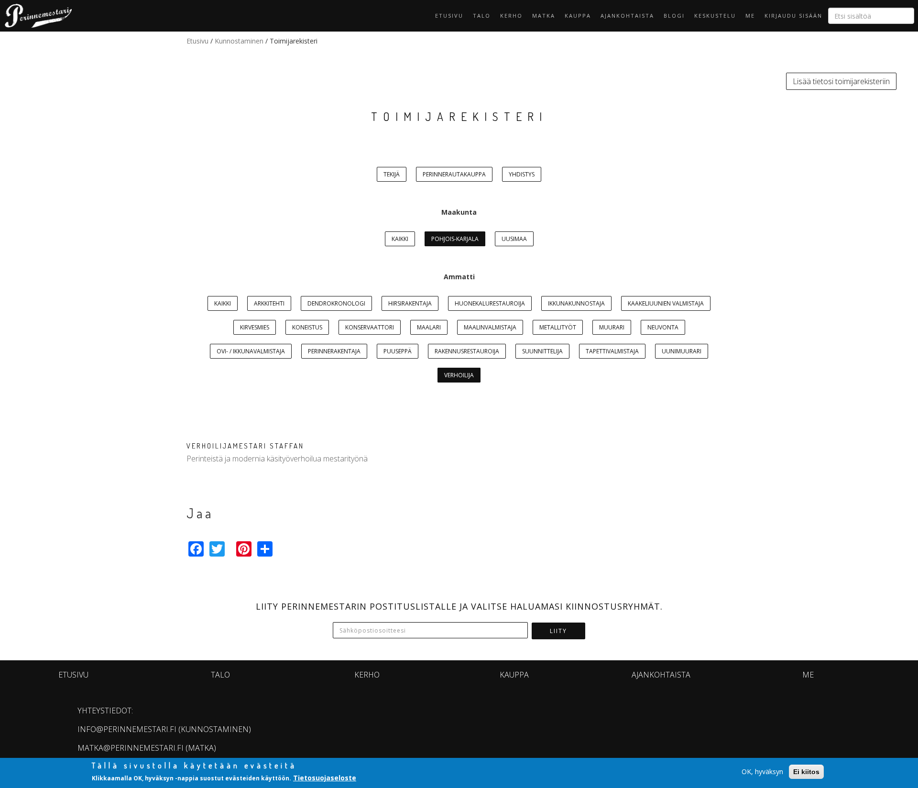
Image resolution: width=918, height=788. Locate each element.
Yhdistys (522, 174)
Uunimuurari (681, 351)
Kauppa (578, 15)
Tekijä (391, 174)
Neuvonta (662, 327)
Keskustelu (715, 15)
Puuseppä (397, 351)
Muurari (611, 327)
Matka (543, 15)
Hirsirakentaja (410, 303)
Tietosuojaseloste (324, 777)
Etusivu (449, 15)
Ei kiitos (806, 772)
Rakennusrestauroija (467, 351)
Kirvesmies (254, 327)
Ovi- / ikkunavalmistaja (251, 351)
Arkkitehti (269, 303)
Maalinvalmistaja (490, 327)
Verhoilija (459, 375)
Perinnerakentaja (334, 351)
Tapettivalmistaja (612, 351)
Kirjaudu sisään (793, 15)
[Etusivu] (36, 16)
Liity (558, 631)
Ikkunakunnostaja (576, 303)
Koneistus (307, 327)
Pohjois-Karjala (455, 239)
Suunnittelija (542, 351)
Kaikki (400, 239)
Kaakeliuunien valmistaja (666, 303)
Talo (482, 15)
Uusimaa (514, 239)
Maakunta (459, 212)
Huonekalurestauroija (490, 303)
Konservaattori (369, 327)
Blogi (674, 15)
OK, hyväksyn (762, 771)
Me (750, 15)
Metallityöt (557, 327)
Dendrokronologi (336, 303)
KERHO (511, 15)
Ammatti (459, 276)
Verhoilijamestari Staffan (245, 445)
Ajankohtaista (627, 15)
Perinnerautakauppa (454, 174)
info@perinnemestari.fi (126, 729)
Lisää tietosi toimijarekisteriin (841, 81)
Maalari (429, 327)
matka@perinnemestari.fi (130, 748)
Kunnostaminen (239, 40)
